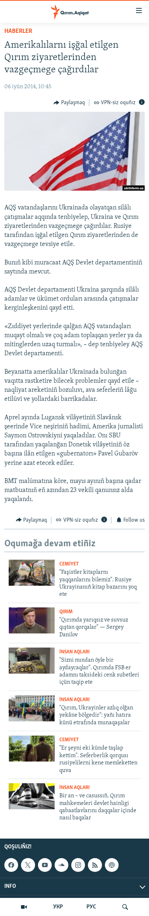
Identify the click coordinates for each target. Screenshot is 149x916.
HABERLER (18, 31)
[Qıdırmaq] (125, 907)
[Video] (24, 907)
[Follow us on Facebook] (11, 865)
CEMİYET (69, 564)
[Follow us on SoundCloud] (61, 865)
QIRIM (66, 612)
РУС (91, 907)
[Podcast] (112, 865)
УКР (58, 907)
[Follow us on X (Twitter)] (28, 865)
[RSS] (95, 865)
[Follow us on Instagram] (78, 865)
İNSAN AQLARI (74, 652)
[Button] (69, 102)
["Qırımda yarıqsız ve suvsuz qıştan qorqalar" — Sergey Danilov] (32, 620)
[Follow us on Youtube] (45, 865)
